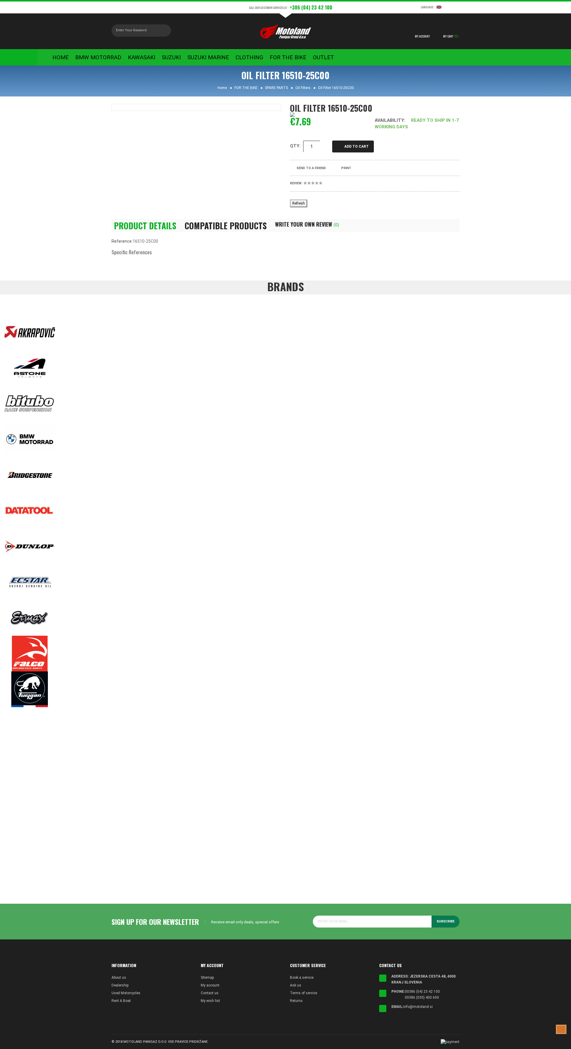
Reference (122, 241)
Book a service (301, 977)
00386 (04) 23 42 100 (422, 991)
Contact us (210, 993)
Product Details (145, 226)
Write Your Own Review (307, 224)
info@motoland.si (418, 1007)
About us (119, 977)
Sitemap (207, 977)
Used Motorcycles (126, 993)
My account (210, 985)
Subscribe (445, 921)
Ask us (295, 985)
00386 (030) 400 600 (422, 997)
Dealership (120, 985)
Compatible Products (226, 226)
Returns (296, 1001)
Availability (389, 120)
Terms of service (303, 993)
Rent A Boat (121, 1001)
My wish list (210, 1001)
